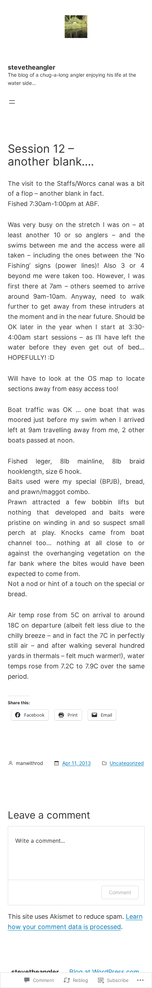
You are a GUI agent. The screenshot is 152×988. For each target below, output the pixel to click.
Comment (120, 892)
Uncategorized (127, 763)
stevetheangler (31, 67)
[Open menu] (12, 102)
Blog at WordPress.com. (105, 972)
